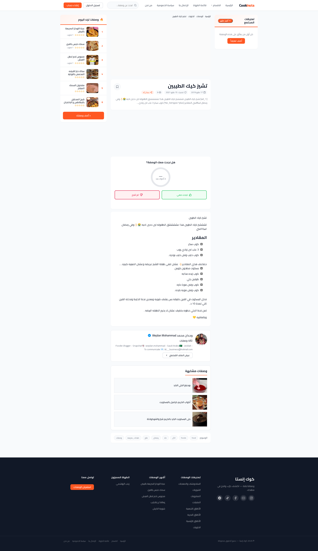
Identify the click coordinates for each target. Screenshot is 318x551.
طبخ (146, 438)
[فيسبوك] (235, 498)
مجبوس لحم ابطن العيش (76, 58)
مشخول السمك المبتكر (76, 87)
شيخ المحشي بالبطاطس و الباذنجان (74, 101)
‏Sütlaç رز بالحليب (158, 502)
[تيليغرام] (220, 498)
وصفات (119, 438)
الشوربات (196, 490)
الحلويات (191, 16)
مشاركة (146, 92)
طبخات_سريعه (133, 438)
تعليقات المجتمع (249, 20)
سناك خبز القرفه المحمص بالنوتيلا (76, 73)
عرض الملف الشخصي (179, 355)
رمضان (156, 438)
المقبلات (196, 502)
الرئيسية (229, 5)
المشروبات (196, 496)
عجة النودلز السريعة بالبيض (74, 30)
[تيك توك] (228, 498)
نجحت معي (182, 195)
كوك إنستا (244, 479)
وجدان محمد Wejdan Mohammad (172, 335)
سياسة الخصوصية (165, 5)
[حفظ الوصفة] (117, 86)
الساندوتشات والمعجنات (189, 484)
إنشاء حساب (73, 5)
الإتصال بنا (183, 5)
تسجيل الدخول (93, 5)
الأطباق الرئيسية (193, 521)
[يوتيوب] (243, 498)
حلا (165, 438)
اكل (173, 438)
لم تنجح (135, 195)
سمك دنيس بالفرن (75, 44)
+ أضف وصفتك (83, 115)
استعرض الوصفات (82, 487)
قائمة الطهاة (199, 5)
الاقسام (217, 5)
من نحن (148, 5)
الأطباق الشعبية (193, 508)
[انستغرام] (251, 498)
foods (183, 438)
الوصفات (199, 16)
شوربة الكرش (159, 508)
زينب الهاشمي (123, 484)
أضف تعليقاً (236, 41)
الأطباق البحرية (194, 515)
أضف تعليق (224, 21)
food (194, 438)
